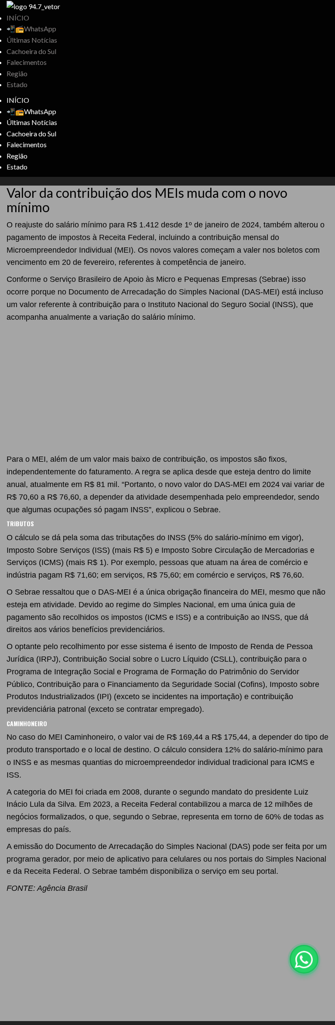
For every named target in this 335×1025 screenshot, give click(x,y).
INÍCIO (18, 18)
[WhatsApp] (304, 959)
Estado (17, 84)
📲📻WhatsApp (31, 28)
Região (17, 73)
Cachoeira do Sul (31, 51)
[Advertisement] (167, 389)
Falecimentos (27, 62)
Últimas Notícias (32, 40)
